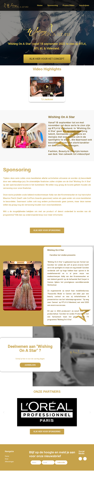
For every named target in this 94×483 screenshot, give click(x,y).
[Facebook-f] (80, 458)
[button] (3, 412)
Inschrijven (84, 5)
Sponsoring (52, 5)
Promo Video (68, 5)
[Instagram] (85, 458)
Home (39, 5)
